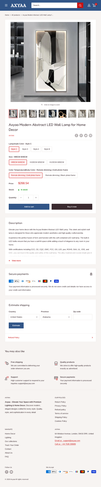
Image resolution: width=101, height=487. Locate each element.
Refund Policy (13, 337)
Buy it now (71, 207)
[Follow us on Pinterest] (6, 472)
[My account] (89, 5)
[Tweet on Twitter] (86, 135)
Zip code (77, 312)
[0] (94, 5)
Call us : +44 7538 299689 (65, 444)
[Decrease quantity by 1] (21, 197)
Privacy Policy (60, 406)
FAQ (7, 457)
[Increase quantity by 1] (36, 197)
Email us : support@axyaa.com (67, 440)
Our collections (11, 441)
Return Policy (60, 402)
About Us (8, 453)
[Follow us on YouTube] (11, 472)
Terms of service (61, 413)
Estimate (16, 325)
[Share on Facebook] (76, 135)
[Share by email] (90, 135)
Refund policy (60, 410)
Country (12, 312)
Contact (8, 449)
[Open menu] (6, 5)
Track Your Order (12, 445)
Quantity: (13, 197)
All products (16, 15)
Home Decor (10, 434)
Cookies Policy (61, 421)
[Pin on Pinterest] (81, 135)
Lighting (8, 437)
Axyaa (11, 135)
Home (7, 15)
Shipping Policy (61, 417)
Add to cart (29, 207)
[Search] (80, 5)
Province (45, 312)
